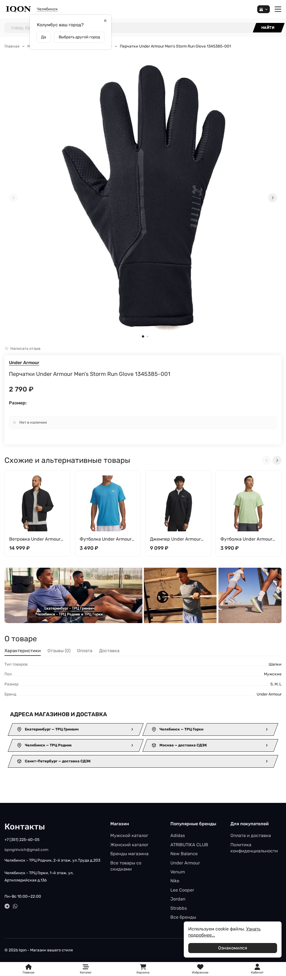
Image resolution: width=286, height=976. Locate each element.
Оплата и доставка (250, 835)
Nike (174, 880)
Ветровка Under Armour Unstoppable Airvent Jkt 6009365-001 (35, 539)
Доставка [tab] (109, 650)
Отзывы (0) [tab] (58, 650)
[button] (143, 336)
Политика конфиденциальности (254, 848)
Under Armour (24, 362)
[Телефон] (263, 9)
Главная (12, 46)
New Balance (184, 853)
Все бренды (183, 917)
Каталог (86, 972)
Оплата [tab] (84, 650)
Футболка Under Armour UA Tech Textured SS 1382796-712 (246, 539)
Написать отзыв (25, 348)
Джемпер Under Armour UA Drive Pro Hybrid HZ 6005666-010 (175, 539)
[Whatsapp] (15, 906)
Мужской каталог (129, 835)
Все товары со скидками (125, 866)
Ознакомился (232, 948)
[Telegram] (7, 906)
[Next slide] (272, 197)
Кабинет (257, 972)
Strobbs (178, 908)
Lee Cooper (182, 890)
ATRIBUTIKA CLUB (189, 844)
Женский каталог (129, 844)
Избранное (200, 969)
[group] (143, 198)
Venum (177, 871)
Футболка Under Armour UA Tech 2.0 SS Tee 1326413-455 (106, 539)
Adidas (177, 835)
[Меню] (278, 9)
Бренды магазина (129, 853)
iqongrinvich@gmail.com (26, 849)
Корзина (143, 969)
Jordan (177, 899)
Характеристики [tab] (22, 650)
